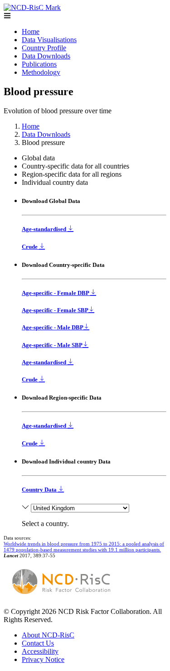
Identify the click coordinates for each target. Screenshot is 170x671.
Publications (39, 64)
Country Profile (44, 48)
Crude (30, 246)
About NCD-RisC (48, 635)
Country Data (40, 489)
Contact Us (38, 643)
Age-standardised (45, 229)
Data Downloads (46, 56)
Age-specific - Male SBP (52, 345)
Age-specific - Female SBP (55, 310)
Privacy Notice (43, 659)
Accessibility (40, 651)
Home (30, 31)
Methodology (41, 72)
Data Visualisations (49, 39)
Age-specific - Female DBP (56, 293)
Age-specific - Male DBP (52, 327)
